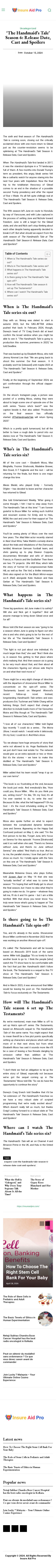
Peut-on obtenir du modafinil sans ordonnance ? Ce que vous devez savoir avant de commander (19, 1357)
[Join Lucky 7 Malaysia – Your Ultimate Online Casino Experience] (45, 1377)
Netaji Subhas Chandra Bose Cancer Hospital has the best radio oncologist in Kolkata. (19, 1338)
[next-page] (47, 1223)
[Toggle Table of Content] (46, 254)
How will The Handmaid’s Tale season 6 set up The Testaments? (27, 286)
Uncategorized (28, 28)
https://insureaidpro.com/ (28, 1206)
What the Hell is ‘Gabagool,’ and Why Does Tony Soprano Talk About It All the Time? (13, 1187)
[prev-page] (42, 1223)
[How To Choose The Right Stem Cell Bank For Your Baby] (28, 1252)
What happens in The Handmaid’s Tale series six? (26, 271)
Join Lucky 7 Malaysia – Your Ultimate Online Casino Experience (19, 1377)
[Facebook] (6, 1528)
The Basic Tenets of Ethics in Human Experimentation (19, 1319)
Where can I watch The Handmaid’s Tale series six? (27, 294)
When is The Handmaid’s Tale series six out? (27, 260)
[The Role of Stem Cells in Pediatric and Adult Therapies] (45, 1299)
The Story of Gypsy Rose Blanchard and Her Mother (40, 1184)
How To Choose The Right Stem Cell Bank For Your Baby (27, 1272)
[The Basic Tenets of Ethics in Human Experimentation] (45, 1319)
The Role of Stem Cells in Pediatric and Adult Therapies (17, 1299)
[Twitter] (23, 1528)
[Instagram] (15, 1528)
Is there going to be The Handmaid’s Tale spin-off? (28, 279)
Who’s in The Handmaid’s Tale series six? (28, 266)
